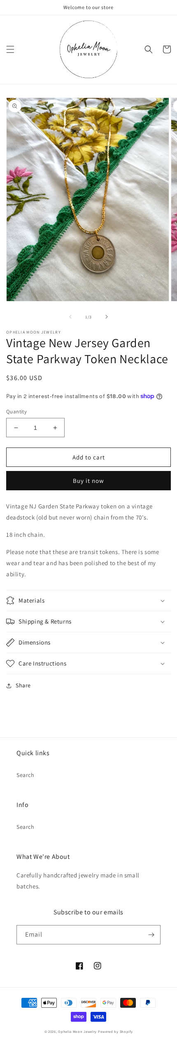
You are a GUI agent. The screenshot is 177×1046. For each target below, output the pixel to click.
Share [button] (23, 685)
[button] (10, 49)
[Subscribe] (151, 934)
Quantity (16, 411)
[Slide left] (70, 317)
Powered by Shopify (115, 1031)
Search (25, 775)
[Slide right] (107, 317)
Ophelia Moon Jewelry (77, 1031)
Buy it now (88, 481)
